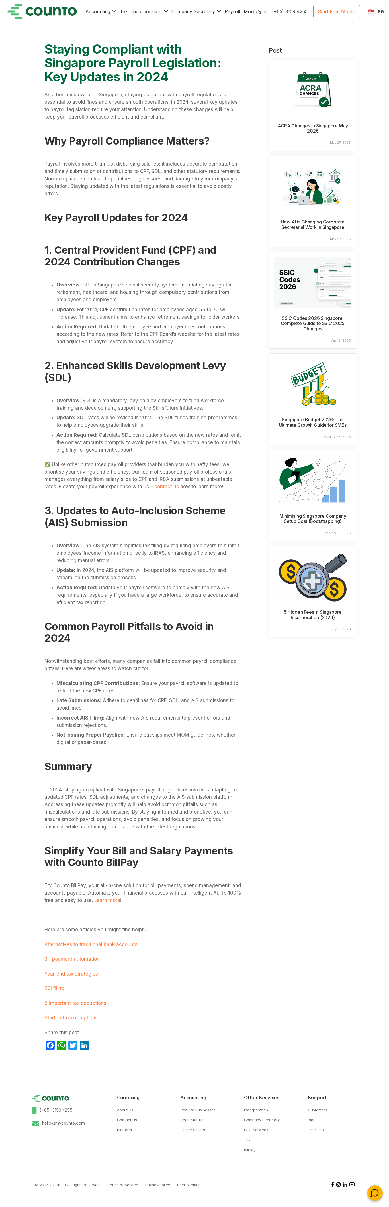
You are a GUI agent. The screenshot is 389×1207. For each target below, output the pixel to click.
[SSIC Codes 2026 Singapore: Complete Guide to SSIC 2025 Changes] (313, 282)
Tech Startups (193, 1119)
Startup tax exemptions (71, 1018)
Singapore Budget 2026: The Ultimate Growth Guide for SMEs (313, 422)
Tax (247, 1139)
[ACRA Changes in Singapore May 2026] (313, 89)
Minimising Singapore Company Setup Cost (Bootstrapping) (312, 518)
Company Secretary (262, 1119)
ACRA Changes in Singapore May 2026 (313, 128)
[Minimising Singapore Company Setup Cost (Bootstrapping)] (313, 480)
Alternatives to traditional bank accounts (91, 944)
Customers (317, 1110)
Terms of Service (123, 1184)
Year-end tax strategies (71, 974)
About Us (125, 1110)
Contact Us (127, 1119)
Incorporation (256, 1110)
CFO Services (256, 1129)
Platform (124, 1129)
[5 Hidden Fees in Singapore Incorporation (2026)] (313, 576)
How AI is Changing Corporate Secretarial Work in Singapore (313, 224)
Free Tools (317, 1129)
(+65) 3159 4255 (56, 1110)
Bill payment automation (72, 959)
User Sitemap (189, 1184)
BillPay (249, 1149)
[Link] (42, 11)
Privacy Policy (157, 1184)
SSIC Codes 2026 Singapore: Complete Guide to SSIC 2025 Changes (313, 323)
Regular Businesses (198, 1110)
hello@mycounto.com (63, 1123)
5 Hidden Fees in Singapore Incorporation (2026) (313, 614)
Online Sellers (193, 1129)
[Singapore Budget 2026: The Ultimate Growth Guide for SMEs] (313, 383)
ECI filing (54, 988)
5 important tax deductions (75, 1003)
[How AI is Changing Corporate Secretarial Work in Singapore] (313, 186)
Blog (312, 1119)
